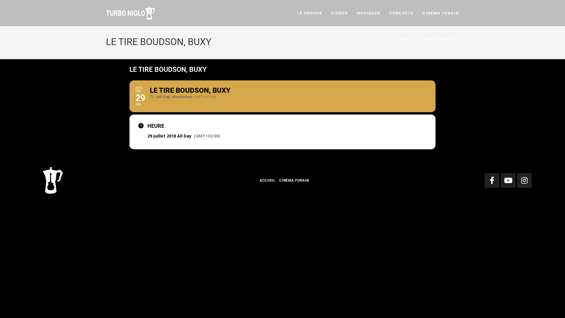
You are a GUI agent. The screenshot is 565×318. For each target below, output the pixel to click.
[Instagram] (524, 180)
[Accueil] (392, 39)
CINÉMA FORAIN (294, 180)
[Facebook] (492, 180)
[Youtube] (508, 180)
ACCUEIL (267, 180)
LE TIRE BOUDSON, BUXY (437, 39)
